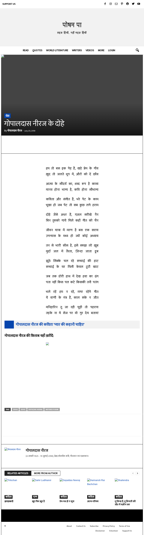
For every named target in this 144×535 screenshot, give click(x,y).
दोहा (7, 116)
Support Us (9, 4)
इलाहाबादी (8, 501)
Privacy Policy (109, 526)
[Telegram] (57, 148)
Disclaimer (100, 531)
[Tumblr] (83, 148)
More (101, 50)
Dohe (23, 409)
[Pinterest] (122, 4)
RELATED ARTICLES (18, 473)
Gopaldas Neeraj (35, 409)
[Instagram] (110, 4)
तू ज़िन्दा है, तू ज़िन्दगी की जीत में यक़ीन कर (125, 503)
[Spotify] (127, 4)
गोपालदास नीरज (14, 130)
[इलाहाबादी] (16, 488)
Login (111, 50)
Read (26, 50)
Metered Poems (52, 409)
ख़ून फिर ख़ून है (38, 501)
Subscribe (94, 526)
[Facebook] (105, 4)
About (69, 526)
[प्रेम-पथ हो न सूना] (72, 488)
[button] (137, 50)
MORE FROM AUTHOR (46, 473)
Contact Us (81, 526)
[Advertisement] (72, 379)
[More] (92, 148)
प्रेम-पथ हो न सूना (67, 501)
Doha (15, 409)
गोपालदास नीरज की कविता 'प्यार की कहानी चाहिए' (50, 324)
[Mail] (116, 4)
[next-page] (137, 473)
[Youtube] (138, 4)
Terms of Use (124, 526)
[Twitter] (133, 4)
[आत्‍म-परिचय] (99, 488)
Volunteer (113, 531)
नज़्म (35, 497)
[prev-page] (133, 473)
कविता (8, 497)
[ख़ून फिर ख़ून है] (44, 488)
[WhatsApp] (48, 148)
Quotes (37, 50)
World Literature (57, 50)
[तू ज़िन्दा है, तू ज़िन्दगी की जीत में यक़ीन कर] (127, 488)
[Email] (66, 148)
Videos (90, 50)
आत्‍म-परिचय (92, 501)
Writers (77, 50)
